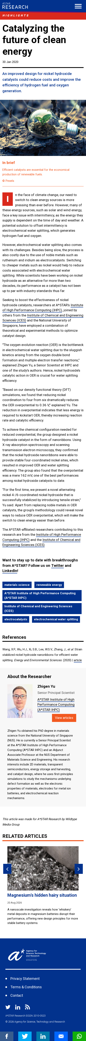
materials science (17, 585)
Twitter (57, 565)
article (78, 660)
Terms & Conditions (26, 987)
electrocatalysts (15, 619)
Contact (16, 995)
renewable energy (49, 585)
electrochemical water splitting (56, 619)
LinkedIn (9, 570)
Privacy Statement (25, 978)
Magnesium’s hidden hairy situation (42, 895)
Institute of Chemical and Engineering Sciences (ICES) (38, 608)
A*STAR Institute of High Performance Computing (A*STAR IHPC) (40, 595)
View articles (64, 718)
